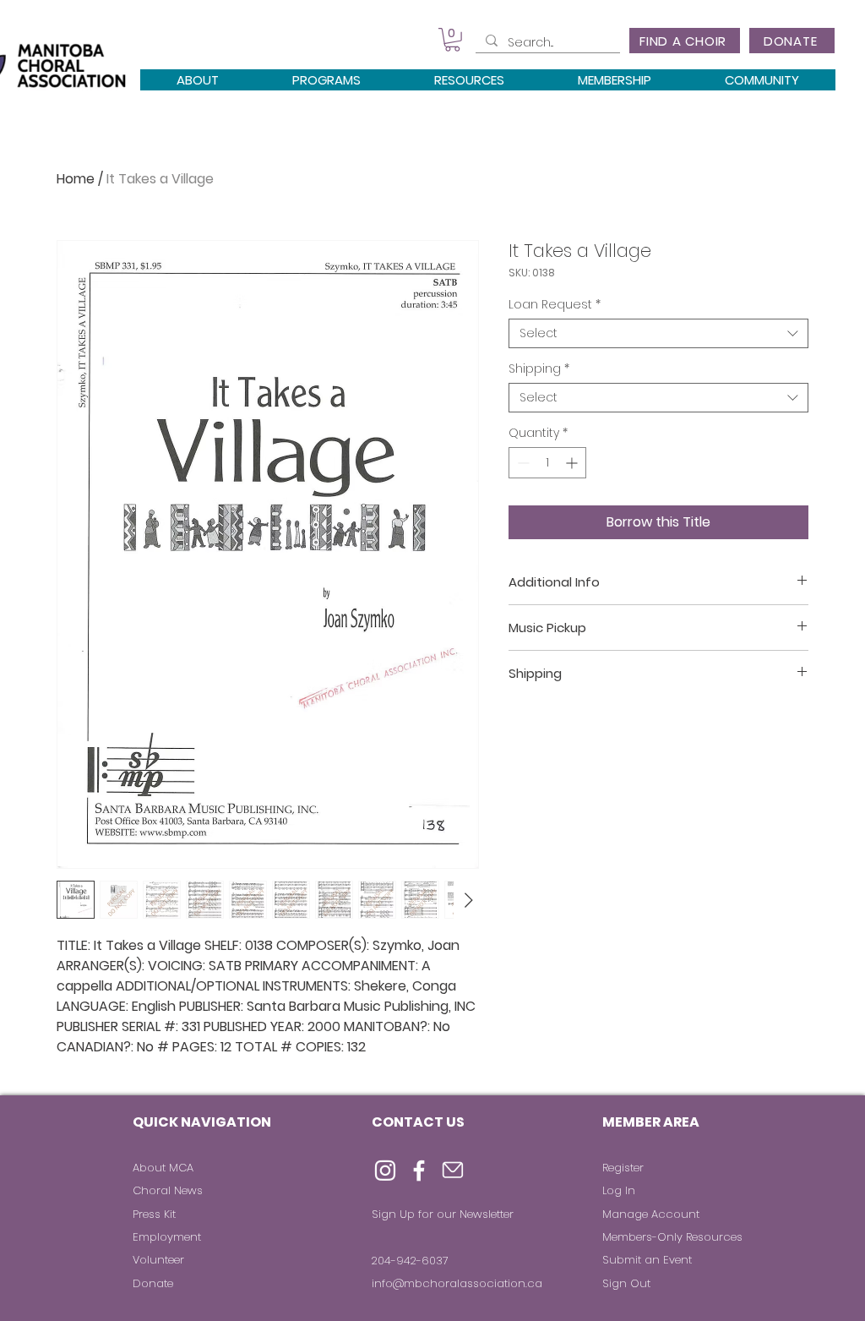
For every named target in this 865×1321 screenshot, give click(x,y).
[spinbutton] (547, 463)
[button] (452, 40)
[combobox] (658, 333)
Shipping (539, 369)
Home (76, 178)
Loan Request (555, 304)
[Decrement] (521, 463)
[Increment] (573, 463)
